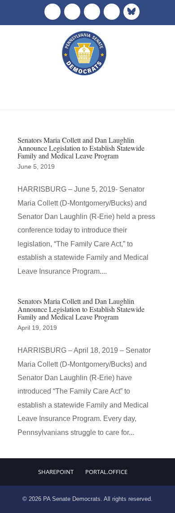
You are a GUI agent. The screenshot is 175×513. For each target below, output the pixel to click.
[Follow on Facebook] (52, 12)
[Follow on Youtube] (112, 12)
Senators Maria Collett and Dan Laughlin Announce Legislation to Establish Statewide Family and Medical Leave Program (81, 147)
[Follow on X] (72, 12)
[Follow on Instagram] (92, 12)
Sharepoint (56, 472)
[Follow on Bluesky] (131, 12)
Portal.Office (106, 472)
